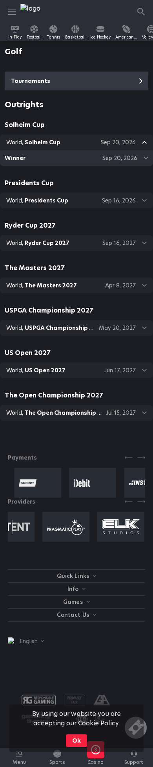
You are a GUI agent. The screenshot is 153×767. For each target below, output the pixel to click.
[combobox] (26, 641)
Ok (76, 741)
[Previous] (129, 458)
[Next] (141, 458)
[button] (95, 762)
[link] (38, 12)
